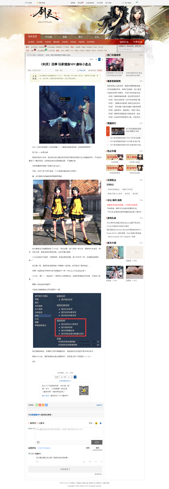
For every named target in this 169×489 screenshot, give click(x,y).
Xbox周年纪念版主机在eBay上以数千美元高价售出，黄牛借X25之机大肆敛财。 (137, 223)
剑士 (62, 50)
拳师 (67, 50)
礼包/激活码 (90, 3)
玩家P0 (38, 454)
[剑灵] (45, 14)
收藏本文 (99, 405)
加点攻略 (51, 47)
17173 (29, 55)
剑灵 (34, 55)
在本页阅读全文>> (65, 381)
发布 (97, 442)
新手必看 (34, 47)
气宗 (105, 50)
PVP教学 (66, 47)
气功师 (82, 50)
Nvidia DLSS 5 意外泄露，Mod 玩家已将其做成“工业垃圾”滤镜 (131, 233)
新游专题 (130, 46)
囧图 (83, 47)
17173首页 (28, 3)
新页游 (80, 3)
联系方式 (92, 483)
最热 (97, 448)
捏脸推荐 (59, 47)
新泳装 (127, 194)
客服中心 (99, 483)
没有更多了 (65, 469)
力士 (72, 50)
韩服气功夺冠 (127, 189)
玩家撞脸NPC (35, 415)
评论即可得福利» (44, 448)
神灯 (32, 50)
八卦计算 (52, 50)
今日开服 (100, 3)
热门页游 (108, 3)
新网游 (73, 3)
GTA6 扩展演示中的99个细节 (118, 226)
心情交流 (40, 55)
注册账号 (122, 46)
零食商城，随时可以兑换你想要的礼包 (122, 208)
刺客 (76, 50)
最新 (88, 448)
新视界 (78, 47)
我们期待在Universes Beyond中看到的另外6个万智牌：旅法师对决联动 (133, 230)
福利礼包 (124, 42)
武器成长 (42, 47)
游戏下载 (138, 46)
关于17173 (63, 483)
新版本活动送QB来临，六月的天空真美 (122, 205)
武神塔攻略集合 (114, 189)
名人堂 (101, 47)
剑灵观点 (89, 47)
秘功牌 (135, 194)
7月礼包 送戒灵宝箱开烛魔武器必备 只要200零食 (126, 212)
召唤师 (88, 50)
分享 (101, 461)
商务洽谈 (85, 483)
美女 (95, 47)
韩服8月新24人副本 (115, 194)
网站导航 (42, 3)
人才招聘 (71, 483)
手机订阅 (82, 70)
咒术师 (100, 50)
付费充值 (137, 42)
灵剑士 (94, 50)
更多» (141, 55)
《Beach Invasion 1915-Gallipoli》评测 (121, 237)
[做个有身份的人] (96, 423)
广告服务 (78, 483)
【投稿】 (100, 70)
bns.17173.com (45, 22)
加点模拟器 (41, 50)
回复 (96, 461)
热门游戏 (128, 3)
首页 (57, 377)
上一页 (63, 377)
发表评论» (98, 474)
